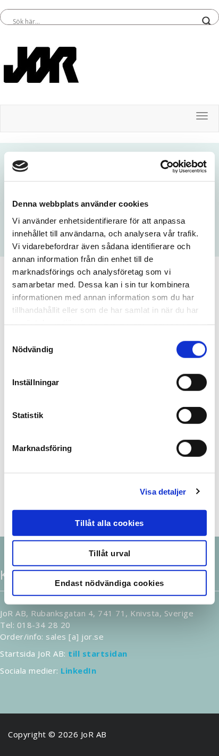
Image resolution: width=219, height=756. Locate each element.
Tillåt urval (110, 552)
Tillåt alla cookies (109, 523)
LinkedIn (78, 670)
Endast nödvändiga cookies (109, 583)
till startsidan (98, 653)
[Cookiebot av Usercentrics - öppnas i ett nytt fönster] (160, 166)
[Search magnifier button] (206, 21)
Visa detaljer (163, 491)
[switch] (191, 382)
